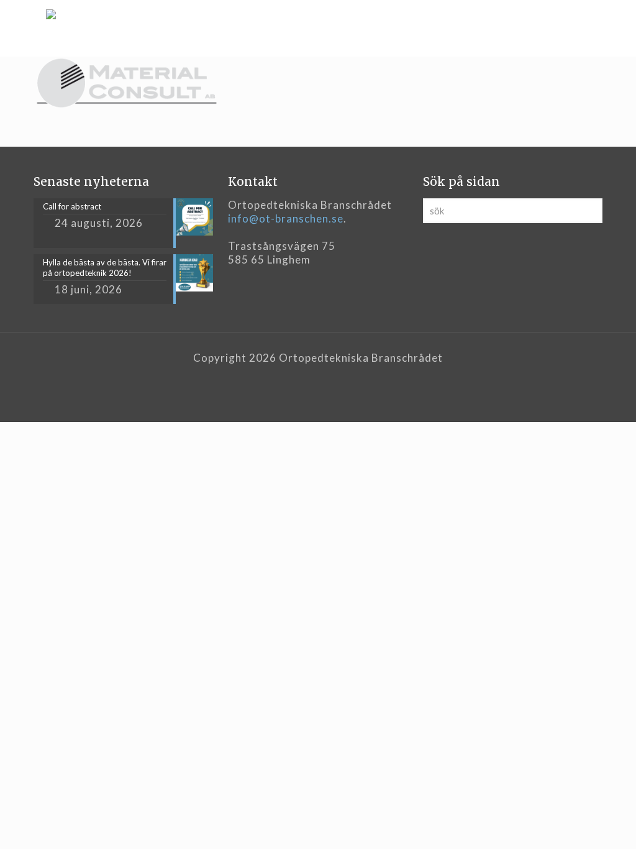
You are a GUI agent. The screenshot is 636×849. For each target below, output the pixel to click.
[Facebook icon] (305, 377)
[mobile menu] (582, 28)
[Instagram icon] (331, 377)
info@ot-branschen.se (285, 218)
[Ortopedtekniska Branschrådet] (51, 28)
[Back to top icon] (576, 823)
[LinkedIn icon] (318, 377)
